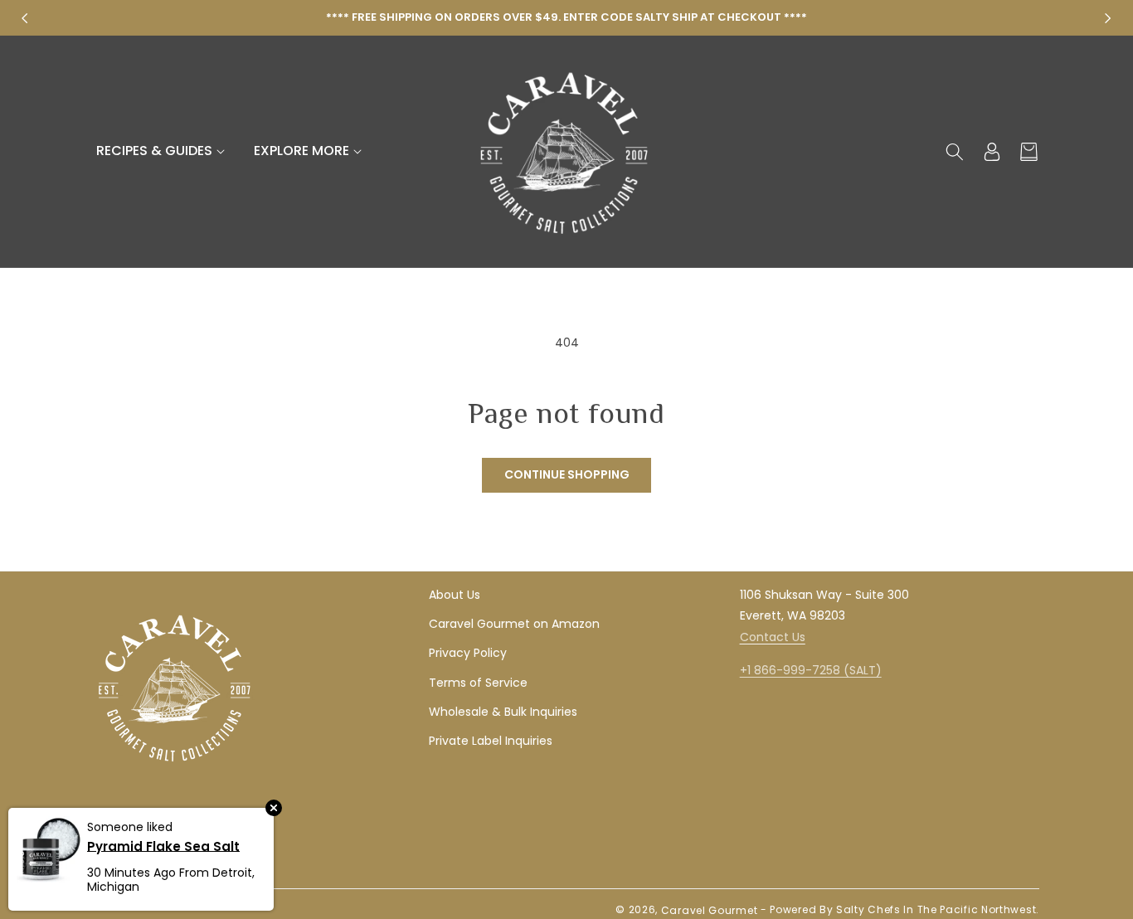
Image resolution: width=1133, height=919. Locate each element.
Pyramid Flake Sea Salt (163, 845)
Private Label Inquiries (490, 740)
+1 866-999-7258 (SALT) (811, 670)
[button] (162, 151)
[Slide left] (24, 18)
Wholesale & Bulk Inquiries (503, 711)
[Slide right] (1108, 18)
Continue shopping (567, 474)
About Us (454, 594)
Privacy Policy (468, 652)
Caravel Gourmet (709, 910)
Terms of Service (478, 682)
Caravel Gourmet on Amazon (514, 623)
